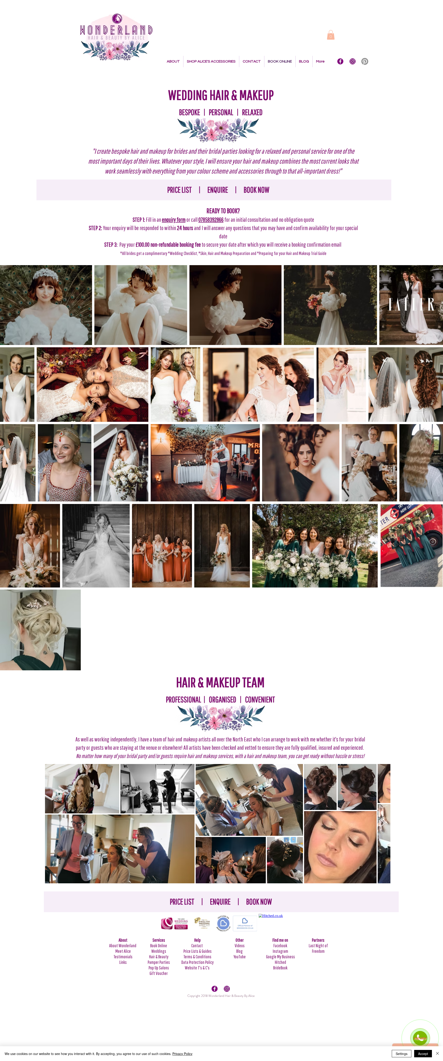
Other (240, 940)
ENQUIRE (217, 189)
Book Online (158, 945)
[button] (331, 35)
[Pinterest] (364, 61)
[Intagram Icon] (352, 61)
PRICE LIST (179, 189)
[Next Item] (382, 823)
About (123, 940)
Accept (423, 1053)
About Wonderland (123, 945)
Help (197, 940)
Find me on (280, 940)
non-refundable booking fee (175, 244)
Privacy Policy (182, 1053)
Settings (401, 1053)
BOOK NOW (256, 189)
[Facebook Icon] (340, 61)
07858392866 (211, 219)
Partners (318, 940)
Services (159, 940)
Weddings (158, 951)
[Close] (437, 1053)
